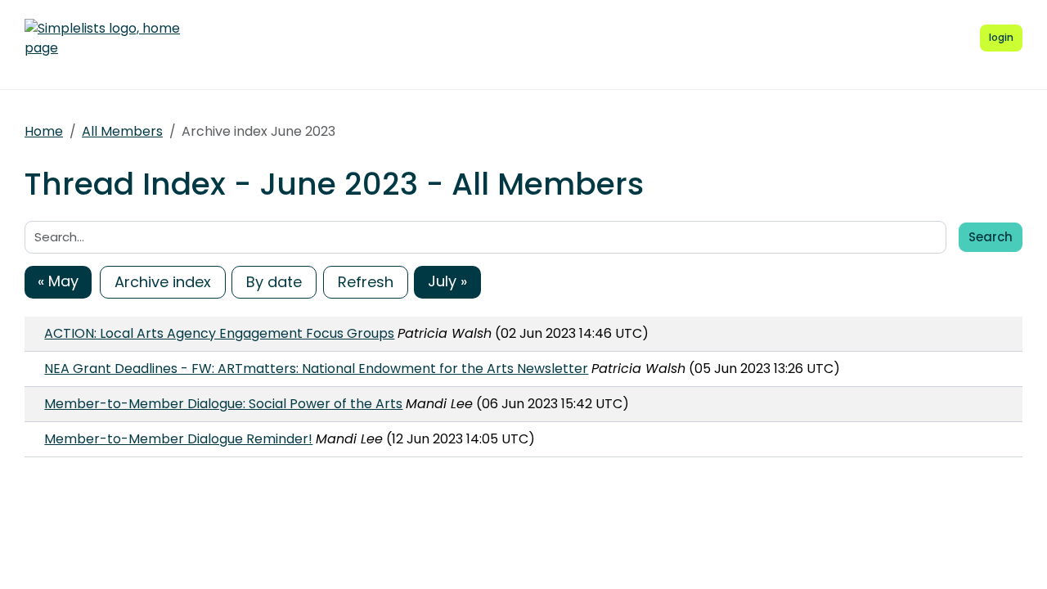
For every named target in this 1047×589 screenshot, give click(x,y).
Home (44, 131)
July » (447, 281)
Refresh (365, 282)
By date (274, 282)
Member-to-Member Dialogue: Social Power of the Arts (223, 403)
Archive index (163, 282)
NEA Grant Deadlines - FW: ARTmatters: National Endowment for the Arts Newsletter (316, 368)
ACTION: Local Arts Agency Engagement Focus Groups (219, 333)
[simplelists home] (102, 38)
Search (990, 236)
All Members (122, 131)
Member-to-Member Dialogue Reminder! (178, 438)
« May (58, 281)
